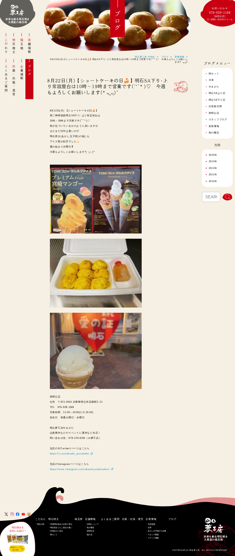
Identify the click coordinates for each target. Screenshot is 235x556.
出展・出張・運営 (13, 80)
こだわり (6, 46)
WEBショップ (93, 524)
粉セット (54, 534)
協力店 (89, 534)
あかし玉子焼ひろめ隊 (157, 531)
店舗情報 (29, 46)
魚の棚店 (90, 527)
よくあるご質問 (6, 78)
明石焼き (13, 46)
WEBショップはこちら (15, 549)
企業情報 (21, 72)
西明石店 (90, 531)
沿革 (149, 527)
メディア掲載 (153, 538)
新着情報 (179, 57)
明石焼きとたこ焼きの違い (61, 527)
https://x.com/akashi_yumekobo (69, 453)
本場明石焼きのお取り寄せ (61, 524)
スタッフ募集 (153, 534)
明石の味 (40, 524)
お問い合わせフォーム (222, 19)
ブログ (29, 70)
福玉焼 (21, 44)
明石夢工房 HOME (145, 57)
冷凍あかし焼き (56, 531)
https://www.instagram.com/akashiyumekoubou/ (80, 469)
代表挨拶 (151, 524)
